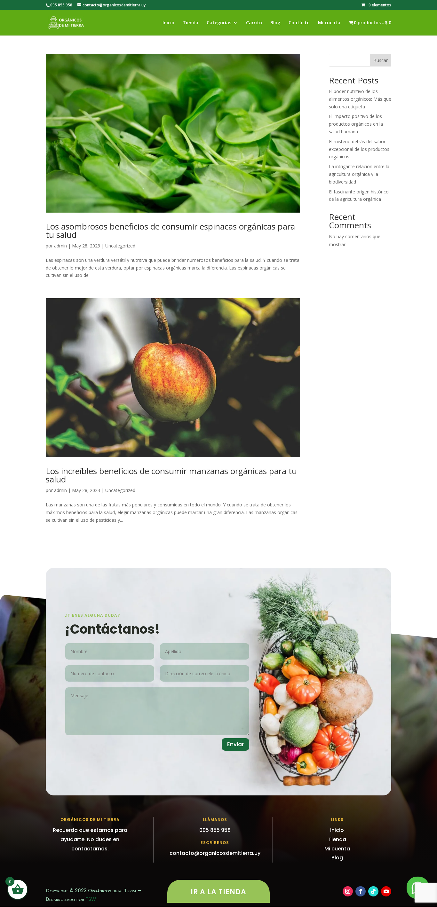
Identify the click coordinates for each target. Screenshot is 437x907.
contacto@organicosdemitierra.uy (215, 853)
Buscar (380, 60)
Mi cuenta (329, 23)
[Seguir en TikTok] (373, 891)
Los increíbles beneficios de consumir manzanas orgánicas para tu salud (171, 475)
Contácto (299, 23)
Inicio (168, 23)
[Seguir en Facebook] (360, 891)
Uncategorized (120, 246)
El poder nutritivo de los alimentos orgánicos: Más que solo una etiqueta (360, 99)
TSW (90, 899)
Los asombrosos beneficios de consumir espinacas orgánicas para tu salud (170, 230)
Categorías (219, 23)
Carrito (254, 23)
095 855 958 (61, 5)
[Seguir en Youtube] (386, 891)
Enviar (235, 744)
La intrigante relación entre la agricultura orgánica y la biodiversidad (359, 174)
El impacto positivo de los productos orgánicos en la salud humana (356, 124)
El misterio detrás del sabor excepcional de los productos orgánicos (359, 149)
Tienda (190, 23)
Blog (275, 23)
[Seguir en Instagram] (348, 891)
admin (60, 246)
